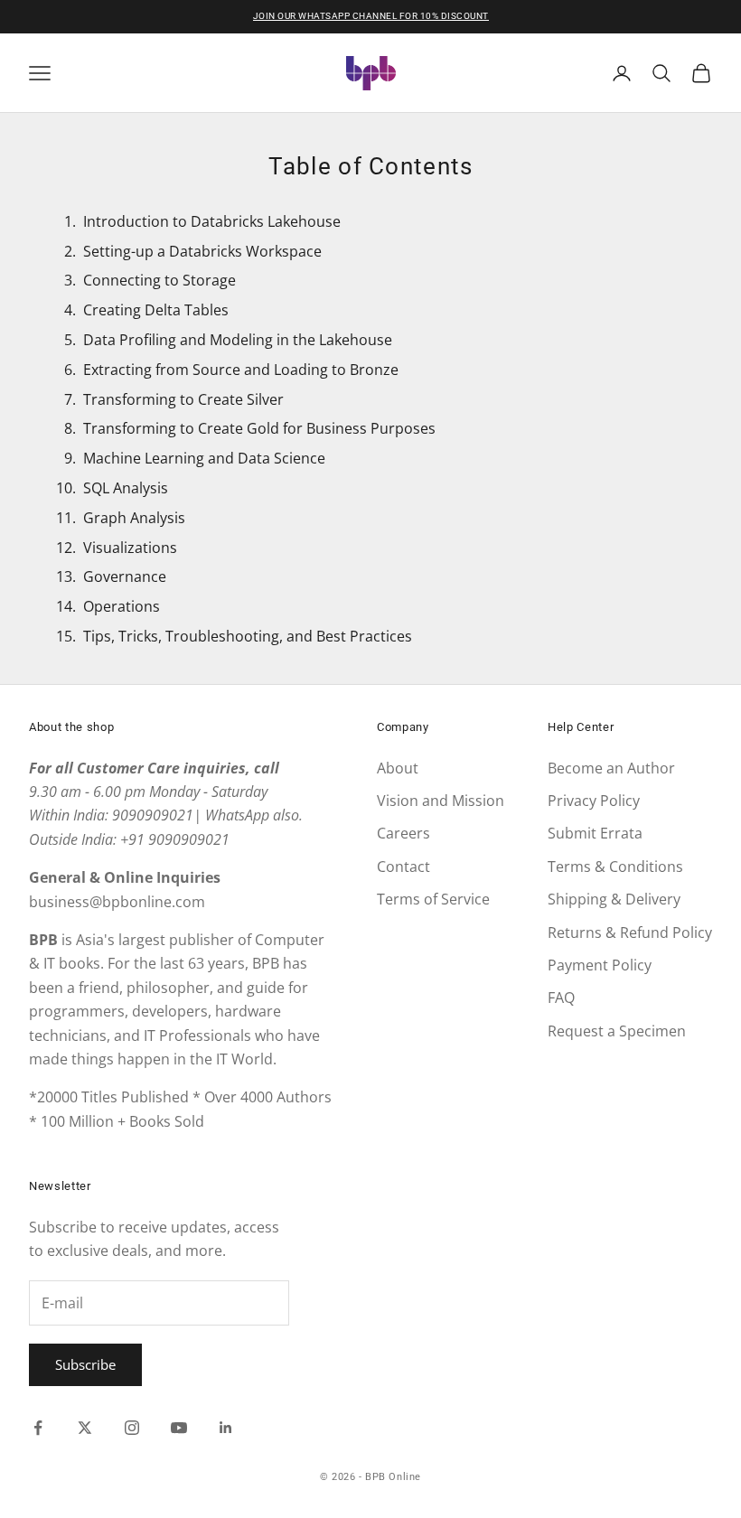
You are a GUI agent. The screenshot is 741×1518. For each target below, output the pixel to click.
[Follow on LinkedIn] (226, 1428)
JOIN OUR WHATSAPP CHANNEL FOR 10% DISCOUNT (371, 16)
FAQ (561, 997)
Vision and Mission (440, 801)
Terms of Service (433, 899)
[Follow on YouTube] (179, 1428)
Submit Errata (595, 833)
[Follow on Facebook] (38, 1428)
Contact (403, 866)
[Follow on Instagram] (132, 1428)
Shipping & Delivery (614, 899)
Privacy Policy (594, 801)
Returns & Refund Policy (630, 932)
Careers (403, 833)
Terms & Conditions (615, 866)
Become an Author (611, 768)
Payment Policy (600, 965)
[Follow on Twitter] (85, 1428)
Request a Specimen (617, 1031)
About (397, 768)
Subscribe (85, 1364)
